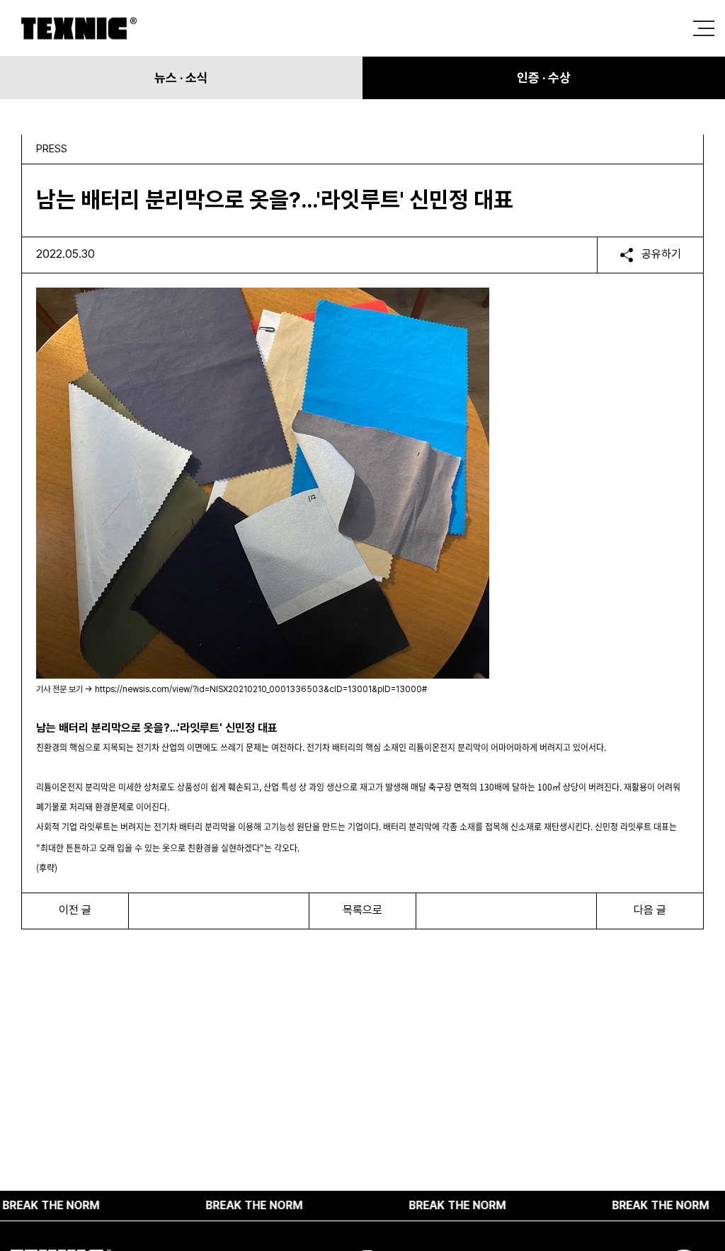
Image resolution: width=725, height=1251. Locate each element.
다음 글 (650, 910)
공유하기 (661, 254)
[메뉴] (703, 28)
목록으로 (362, 910)
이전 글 (75, 910)
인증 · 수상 (543, 77)
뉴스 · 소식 (180, 77)
